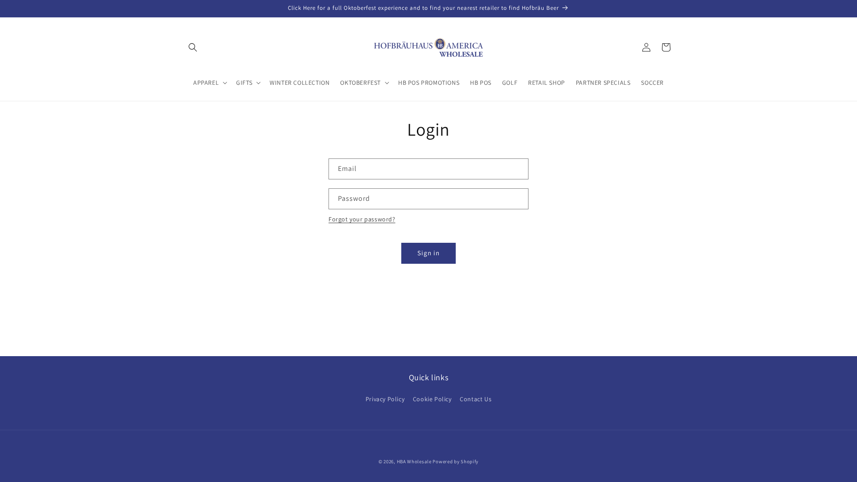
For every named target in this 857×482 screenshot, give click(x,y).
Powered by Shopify (455, 461)
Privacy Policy (385, 399)
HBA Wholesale (414, 461)
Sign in (428, 253)
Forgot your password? (362, 219)
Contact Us (475, 399)
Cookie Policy (432, 399)
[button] (193, 47)
